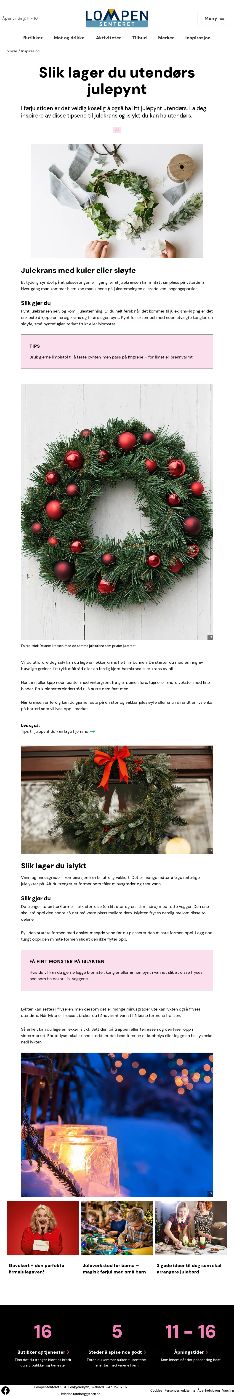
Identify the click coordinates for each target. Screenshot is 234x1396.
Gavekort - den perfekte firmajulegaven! (36, 1268)
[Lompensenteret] (117, 18)
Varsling (228, 1390)
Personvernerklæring (180, 1390)
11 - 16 (20, 18)
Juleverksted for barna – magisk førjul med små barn (114, 1268)
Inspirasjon (30, 51)
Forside (11, 51)
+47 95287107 (116, 1387)
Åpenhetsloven (208, 1390)
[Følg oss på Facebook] (5, 1390)
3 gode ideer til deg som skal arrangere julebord (189, 1268)
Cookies (156, 1390)
